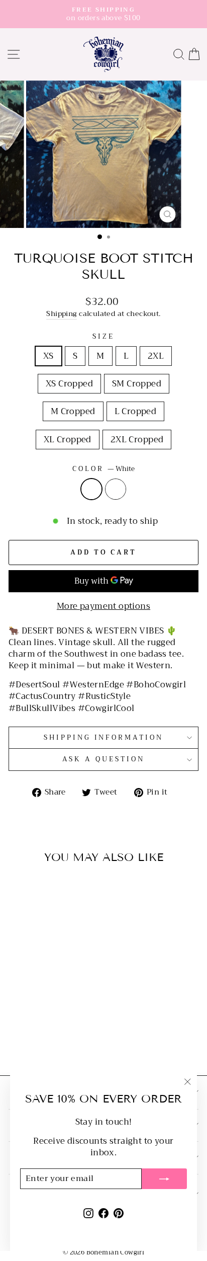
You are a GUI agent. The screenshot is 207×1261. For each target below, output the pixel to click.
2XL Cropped (137, 439)
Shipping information (104, 737)
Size (103, 337)
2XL (156, 356)
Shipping (61, 314)
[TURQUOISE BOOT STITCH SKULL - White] (39, 1041)
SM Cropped (136, 383)
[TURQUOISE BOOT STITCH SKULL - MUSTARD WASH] (50, 1041)
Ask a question (103, 759)
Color (103, 469)
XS (48, 356)
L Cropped (136, 411)
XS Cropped (69, 383)
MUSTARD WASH (116, 489)
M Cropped (73, 411)
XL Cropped (67, 439)
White (91, 489)
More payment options (103, 606)
